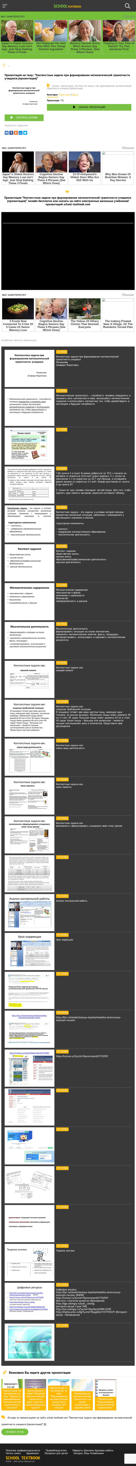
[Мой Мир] (21, 133)
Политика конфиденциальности (23, 1450)
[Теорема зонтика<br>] (29, 1280)
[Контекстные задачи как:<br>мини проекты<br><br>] (29, 814)
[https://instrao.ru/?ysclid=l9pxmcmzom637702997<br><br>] (29, 1086)
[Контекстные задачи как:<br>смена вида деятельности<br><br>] (29, 775)
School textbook (23, 1458)
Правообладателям (56, 1450)
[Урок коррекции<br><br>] (29, 969)
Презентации (64, 95)
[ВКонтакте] (7, 133)
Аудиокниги (32, 1453)
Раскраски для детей (56, 1453)
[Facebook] (11, 133)
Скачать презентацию (92, 107)
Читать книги (13, 1453)
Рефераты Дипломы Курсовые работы (92, 1450)
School (67, 6)
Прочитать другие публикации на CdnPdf (68, 288)
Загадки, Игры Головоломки (88, 1453)
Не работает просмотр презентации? (19, 340)
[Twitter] (25, 133)
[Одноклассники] (16, 133)
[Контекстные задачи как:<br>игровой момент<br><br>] (29, 697)
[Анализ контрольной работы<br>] (29, 930)
